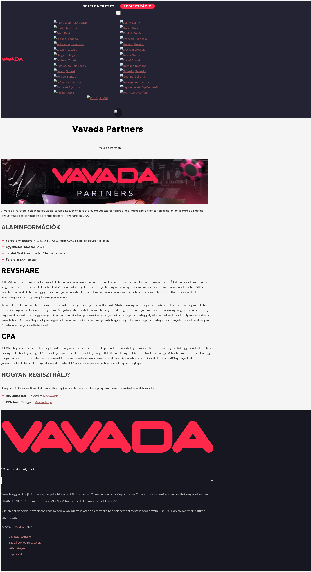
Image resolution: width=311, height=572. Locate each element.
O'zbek (71, 60)
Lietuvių (140, 49)
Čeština (139, 76)
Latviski (72, 49)
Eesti (67, 33)
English (138, 33)
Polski (136, 60)
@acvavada (50, 396)
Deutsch (74, 28)
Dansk (136, 22)
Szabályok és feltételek (25, 542)
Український (149, 87)
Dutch (136, 28)
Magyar (72, 55)
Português (79, 65)
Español (73, 38)
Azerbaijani (80, 22)
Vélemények (17, 548)
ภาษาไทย (142, 92)
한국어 (103, 98)
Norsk (136, 55)
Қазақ (70, 92)
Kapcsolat (15, 554)
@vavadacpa (43, 402)
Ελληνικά (76, 82)
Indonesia (77, 44)
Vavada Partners (110, 148)
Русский (74, 87)
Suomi (70, 71)
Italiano (139, 44)
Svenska (140, 71)
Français (141, 38)
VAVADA (18, 527)
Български (146, 82)
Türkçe (71, 76)
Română (140, 65)
